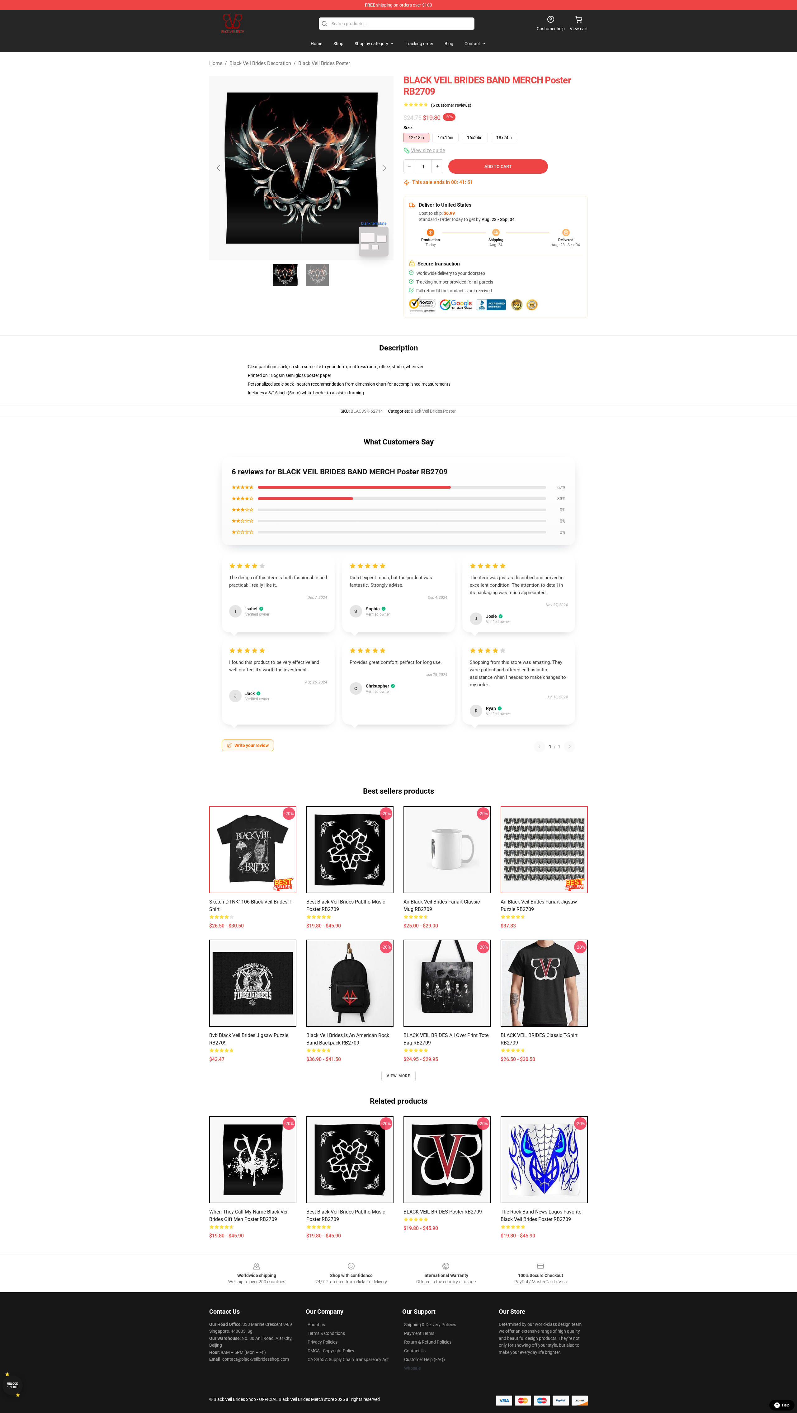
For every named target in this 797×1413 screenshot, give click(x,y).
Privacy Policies (322, 1342)
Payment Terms (419, 1333)
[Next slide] (383, 168)
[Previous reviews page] (539, 746)
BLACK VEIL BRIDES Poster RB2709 (442, 1212)
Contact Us (415, 1350)
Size (407, 127)
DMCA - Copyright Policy (331, 1350)
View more (399, 1076)
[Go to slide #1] (285, 275)
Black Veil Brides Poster (324, 63)
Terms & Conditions (326, 1333)
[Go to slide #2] (317, 275)
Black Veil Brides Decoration (260, 63)
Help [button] (786, 1405)
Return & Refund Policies (427, 1342)
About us (316, 1324)
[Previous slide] (218, 168)
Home (215, 63)
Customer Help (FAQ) (424, 1359)
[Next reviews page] (569, 746)
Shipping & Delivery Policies (430, 1324)
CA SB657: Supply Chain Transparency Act (348, 1359)
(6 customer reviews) (451, 105)
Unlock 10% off (12, 1385)
